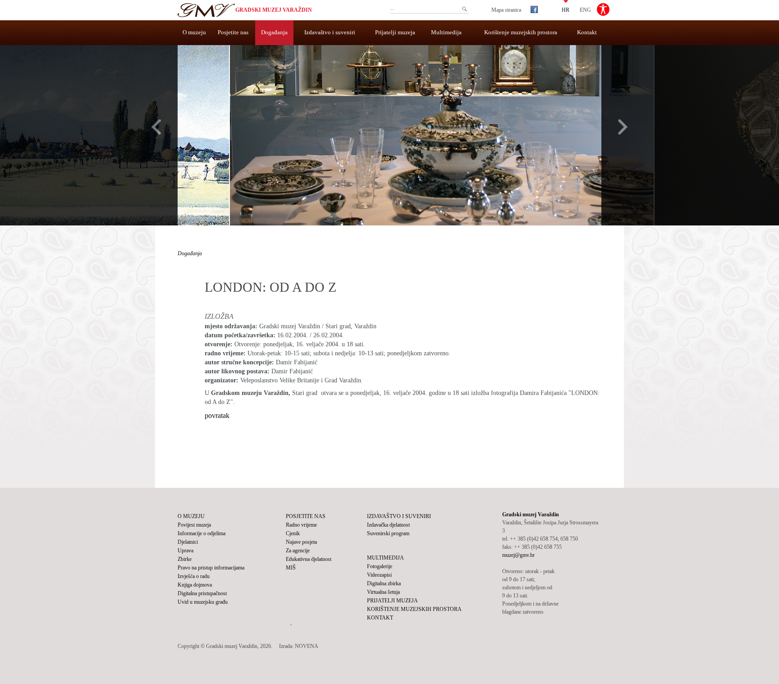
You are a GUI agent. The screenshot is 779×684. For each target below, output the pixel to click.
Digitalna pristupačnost (202, 593)
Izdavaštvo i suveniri (329, 32)
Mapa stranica (506, 10)
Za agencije (298, 550)
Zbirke (185, 559)
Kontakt (587, 32)
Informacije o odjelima (201, 533)
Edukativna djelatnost (308, 559)
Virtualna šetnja (383, 592)
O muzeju (194, 32)
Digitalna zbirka (384, 583)
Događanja (274, 32)
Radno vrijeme (301, 525)
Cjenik (293, 533)
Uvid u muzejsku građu (203, 602)
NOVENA (306, 646)
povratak (217, 415)
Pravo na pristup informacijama (211, 568)
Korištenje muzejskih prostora (520, 32)
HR (565, 9)
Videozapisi (379, 575)
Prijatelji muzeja (395, 32)
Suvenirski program (388, 533)
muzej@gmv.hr (518, 555)
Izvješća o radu (194, 576)
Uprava (185, 550)
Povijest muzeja (194, 525)
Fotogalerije (379, 566)
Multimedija (446, 32)
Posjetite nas (233, 32)
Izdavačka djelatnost (388, 525)
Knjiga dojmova (195, 585)
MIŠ (291, 568)
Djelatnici (188, 542)
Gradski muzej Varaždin (273, 10)
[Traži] (464, 9)
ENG (585, 9)
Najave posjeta (301, 542)
